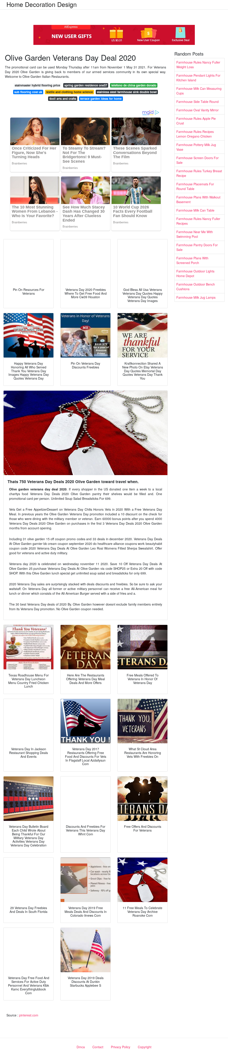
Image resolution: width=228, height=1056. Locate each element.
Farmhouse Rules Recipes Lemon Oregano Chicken (195, 133)
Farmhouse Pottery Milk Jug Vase (196, 147)
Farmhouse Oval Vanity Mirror (197, 110)
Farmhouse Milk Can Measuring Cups (199, 90)
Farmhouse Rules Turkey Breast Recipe (199, 173)
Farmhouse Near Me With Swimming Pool (194, 234)
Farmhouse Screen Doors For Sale (197, 160)
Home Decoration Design (41, 4)
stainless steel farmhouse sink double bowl (127, 92)
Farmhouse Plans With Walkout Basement (198, 199)
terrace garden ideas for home (101, 98)
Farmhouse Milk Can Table (195, 210)
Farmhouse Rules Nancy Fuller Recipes (198, 221)
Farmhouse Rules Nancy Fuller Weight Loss (198, 64)
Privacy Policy (120, 1047)
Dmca (81, 1047)
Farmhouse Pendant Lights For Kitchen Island (198, 77)
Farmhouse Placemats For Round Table (195, 186)
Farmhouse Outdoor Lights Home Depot (195, 273)
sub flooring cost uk (28, 92)
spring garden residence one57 (85, 85)
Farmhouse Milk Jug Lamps (196, 297)
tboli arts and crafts (62, 98)
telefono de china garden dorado (133, 85)
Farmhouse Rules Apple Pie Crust (196, 120)
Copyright (144, 1047)
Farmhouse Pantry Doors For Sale (197, 247)
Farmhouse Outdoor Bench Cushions (195, 286)
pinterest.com (28, 1015)
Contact (97, 1047)
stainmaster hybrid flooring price (37, 85)
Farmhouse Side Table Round (197, 101)
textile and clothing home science (69, 92)
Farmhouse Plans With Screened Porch (192, 260)
